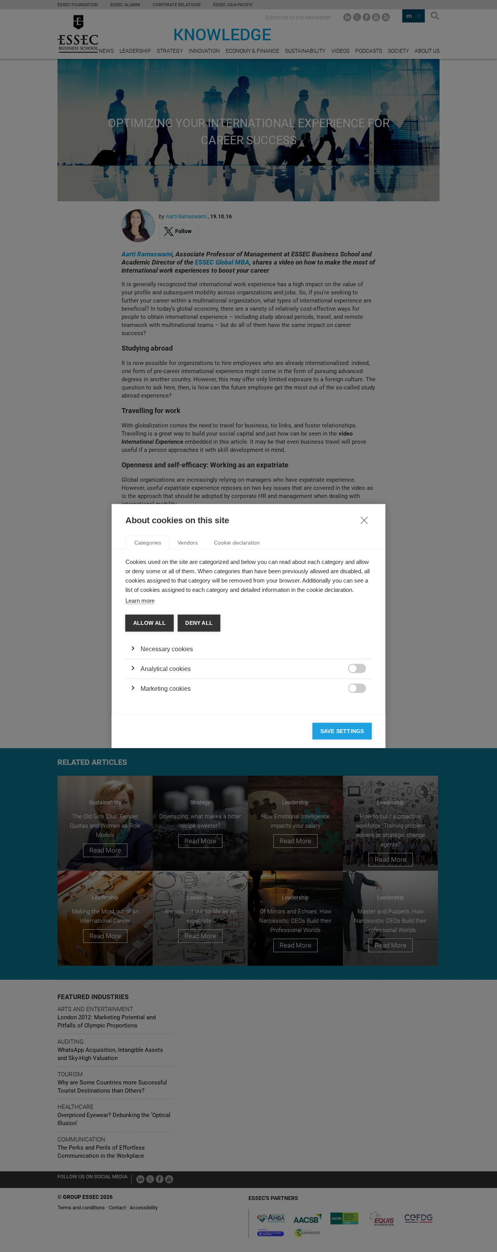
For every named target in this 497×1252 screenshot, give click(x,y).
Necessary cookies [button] (167, 648)
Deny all (199, 623)
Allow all (149, 623)
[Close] (364, 520)
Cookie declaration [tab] (237, 543)
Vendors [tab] (187, 543)
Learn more (140, 600)
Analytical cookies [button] (166, 668)
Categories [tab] (147, 543)
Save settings (342, 731)
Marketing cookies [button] (166, 688)
